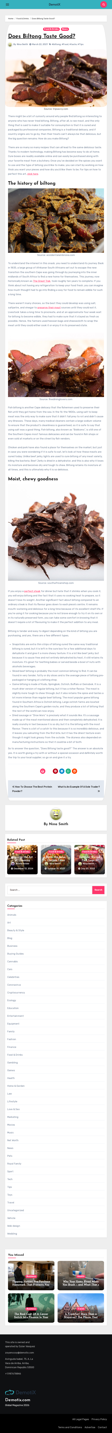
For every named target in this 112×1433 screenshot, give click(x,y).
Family (11, 1031)
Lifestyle (12, 1101)
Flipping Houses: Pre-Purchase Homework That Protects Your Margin (31, 1284)
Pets (9, 1156)
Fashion (11, 1039)
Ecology (11, 1000)
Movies (11, 1124)
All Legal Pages (80, 1419)
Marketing (13, 1117)
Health (11, 1078)
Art (9, 922)
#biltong (56, 44)
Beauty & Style (15, 930)
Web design (13, 1226)
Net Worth (13, 1140)
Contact (102, 1427)
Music (10, 1132)
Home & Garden (16, 1086)
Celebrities (13, 977)
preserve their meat (49, 307)
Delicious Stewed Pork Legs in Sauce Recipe (89, 860)
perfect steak (32, 591)
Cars (9, 969)
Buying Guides (15, 953)
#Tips (81, 44)
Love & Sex (13, 1109)
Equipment (13, 1023)
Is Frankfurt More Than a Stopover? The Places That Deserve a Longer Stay (81, 1317)
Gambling (12, 1062)
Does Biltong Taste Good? (41, 36)
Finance (11, 1047)
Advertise (90, 1427)
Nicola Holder (22, 863)
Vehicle (11, 1218)
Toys (9, 1194)
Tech (10, 1179)
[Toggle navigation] (7, 4)
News (65, 29)
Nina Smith (22, 44)
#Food (65, 44)
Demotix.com (17, 1400)
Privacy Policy (99, 1419)
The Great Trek (41, 280)
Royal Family (14, 1163)
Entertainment (15, 1016)
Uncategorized (15, 1210)
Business (12, 946)
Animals (11, 914)
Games (11, 1070)
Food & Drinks (51, 29)
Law (9, 1093)
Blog (9, 938)
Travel (10, 1202)
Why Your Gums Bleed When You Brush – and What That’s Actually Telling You (81, 1284)
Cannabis (12, 961)
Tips (9, 1187)
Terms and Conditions (70, 1427)
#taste (73, 44)
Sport (10, 1171)
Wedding (12, 1233)
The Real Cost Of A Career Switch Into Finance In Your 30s (31, 1317)
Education (13, 1008)
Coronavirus (14, 984)
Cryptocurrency (16, 992)
